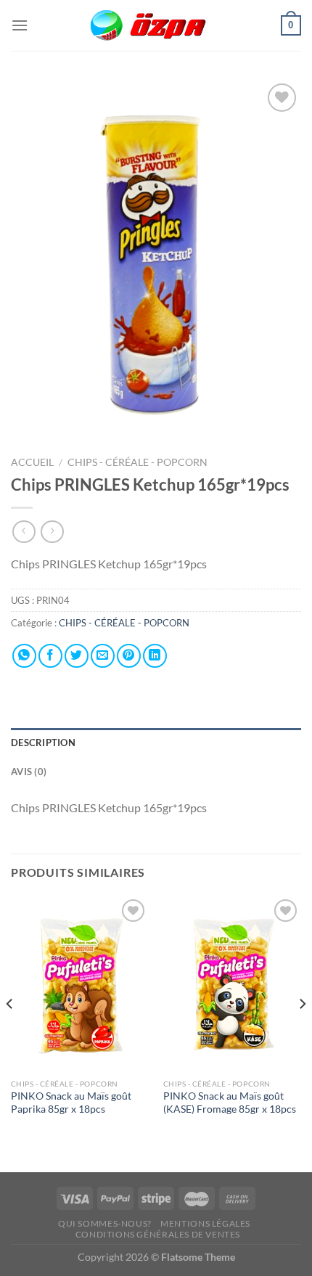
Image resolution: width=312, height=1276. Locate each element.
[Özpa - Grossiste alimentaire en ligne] (156, 25)
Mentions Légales (205, 1223)
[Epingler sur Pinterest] (129, 656)
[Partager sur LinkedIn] (155, 656)
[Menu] (19, 25)
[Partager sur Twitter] (77, 656)
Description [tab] (43, 742)
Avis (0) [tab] (28, 771)
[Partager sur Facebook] (50, 656)
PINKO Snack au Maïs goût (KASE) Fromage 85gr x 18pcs (229, 1102)
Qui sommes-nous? (105, 1223)
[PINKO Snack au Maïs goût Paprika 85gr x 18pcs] (80, 983)
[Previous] (10, 1032)
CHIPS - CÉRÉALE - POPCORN (138, 462)
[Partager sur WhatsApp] (24, 656)
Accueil (32, 462)
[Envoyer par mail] (103, 656)
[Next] (302, 1032)
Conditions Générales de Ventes (157, 1234)
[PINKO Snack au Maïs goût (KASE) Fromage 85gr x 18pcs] (232, 983)
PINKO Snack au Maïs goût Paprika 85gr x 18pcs (71, 1102)
